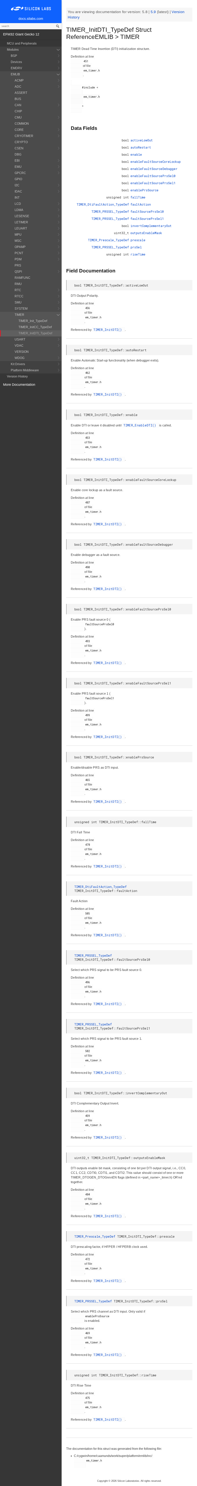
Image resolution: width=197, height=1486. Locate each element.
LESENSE (22, 216)
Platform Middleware (25, 370)
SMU (18, 302)
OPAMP (20, 247)
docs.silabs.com (30, 19)
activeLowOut (141, 140)
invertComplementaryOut (151, 226)
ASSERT (21, 92)
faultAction (140, 204)
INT (17, 197)
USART (20, 339)
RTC (18, 290)
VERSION (22, 351)
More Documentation (19, 385)
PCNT (19, 253)
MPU (18, 234)
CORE (19, 129)
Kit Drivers (18, 364)
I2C (17, 185)
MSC (18, 240)
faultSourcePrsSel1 (147, 219)
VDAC (19, 345)
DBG (18, 154)
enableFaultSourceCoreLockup (155, 162)
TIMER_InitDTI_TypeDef (35, 333)
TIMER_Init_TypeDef (32, 321)
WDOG (19, 358)
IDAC (18, 191)
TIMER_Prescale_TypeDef (108, 240)
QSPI (18, 271)
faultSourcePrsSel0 (147, 211)
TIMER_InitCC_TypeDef (35, 327)
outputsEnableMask (146, 233)
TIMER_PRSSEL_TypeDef (110, 211)
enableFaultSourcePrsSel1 (153, 183)
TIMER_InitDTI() (108, 330)
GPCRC (20, 173)
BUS (18, 99)
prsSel (136, 247)
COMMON (22, 123)
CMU (18, 117)
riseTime (137, 254)
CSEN (19, 148)
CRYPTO (21, 142)
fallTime (137, 197)
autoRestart (140, 147)
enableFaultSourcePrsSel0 (153, 176)
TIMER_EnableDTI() (140, 425)
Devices (16, 62)
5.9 (154, 12)
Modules (13, 49)
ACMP (19, 80)
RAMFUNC (22, 277)
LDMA (19, 210)
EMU (18, 166)
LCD (18, 203)
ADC (18, 86)
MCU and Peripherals (22, 43)
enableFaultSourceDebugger (154, 169)
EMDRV (16, 68)
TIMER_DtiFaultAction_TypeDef (103, 204)
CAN (18, 105)
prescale (137, 240)
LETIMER (21, 222)
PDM (18, 259)
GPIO (18, 179)
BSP (14, 55)
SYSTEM (21, 308)
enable (136, 154)
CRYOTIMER (24, 136)
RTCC (19, 296)
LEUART (21, 228)
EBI (17, 160)
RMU (18, 284)
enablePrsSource (144, 190)
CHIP (18, 111)
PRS (18, 265)
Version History (17, 376)
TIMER (19, 314)
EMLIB (15, 74)
